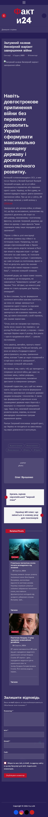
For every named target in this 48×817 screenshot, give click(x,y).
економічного (33, 446)
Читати (14, 610)
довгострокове (16, 446)
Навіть (27, 450)
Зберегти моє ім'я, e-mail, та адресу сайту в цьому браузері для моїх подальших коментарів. (23, 766)
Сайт (6, 752)
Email (7, 741)
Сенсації (7, 55)
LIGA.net (8, 203)
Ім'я (6, 730)
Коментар (8, 711)
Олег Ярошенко (24, 477)
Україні (37, 450)
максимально (14, 450)
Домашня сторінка (9, 29)
